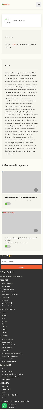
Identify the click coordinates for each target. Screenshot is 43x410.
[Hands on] (6, 4)
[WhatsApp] (4, 405)
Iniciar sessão (34, 4)
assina (14, 44)
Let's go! (21, 267)
